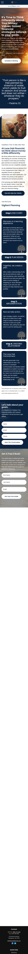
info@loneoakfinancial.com (14, 940)
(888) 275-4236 (16, 932)
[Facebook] (12, 943)
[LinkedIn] (15, 943)
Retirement (14, 952)
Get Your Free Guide (11, 496)
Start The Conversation (12, 442)
